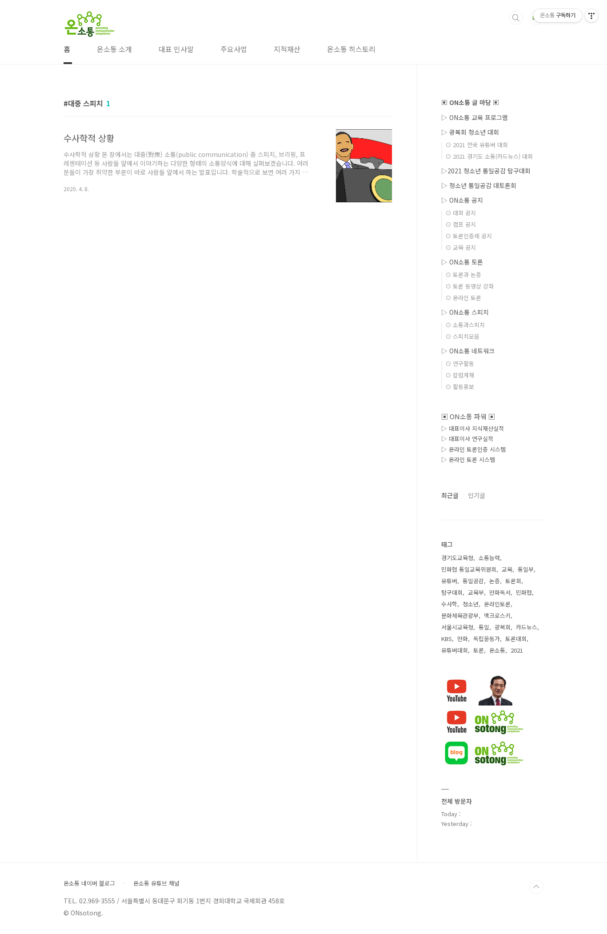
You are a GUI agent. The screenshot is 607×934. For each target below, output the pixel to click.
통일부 (526, 569)
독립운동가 (486, 638)
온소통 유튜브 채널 (156, 883)
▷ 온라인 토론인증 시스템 (473, 449)
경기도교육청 (457, 557)
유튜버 (449, 581)
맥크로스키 (497, 615)
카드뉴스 (526, 627)
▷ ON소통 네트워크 (468, 350)
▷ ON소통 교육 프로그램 (474, 117)
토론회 (513, 581)
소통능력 (489, 557)
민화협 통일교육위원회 (468, 569)
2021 (517, 650)
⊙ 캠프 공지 (460, 224)
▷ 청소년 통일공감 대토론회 (478, 185)
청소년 (471, 604)
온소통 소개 (114, 49)
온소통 (497, 650)
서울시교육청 (457, 627)
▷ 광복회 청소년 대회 (470, 132)
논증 (494, 581)
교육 (507, 569)
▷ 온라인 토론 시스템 (468, 459)
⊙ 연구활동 (459, 363)
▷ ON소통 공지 (462, 200)
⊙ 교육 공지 (460, 247)
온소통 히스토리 (351, 49)
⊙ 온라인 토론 (463, 297)
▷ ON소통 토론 (462, 261)
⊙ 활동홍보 (459, 386)
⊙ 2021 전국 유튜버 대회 (476, 144)
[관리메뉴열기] (591, 15)
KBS (446, 638)
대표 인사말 (176, 49)
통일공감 (473, 581)
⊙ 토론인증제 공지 (468, 236)
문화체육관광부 (460, 615)
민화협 (524, 592)
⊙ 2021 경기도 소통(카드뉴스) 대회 (489, 156)
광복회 (503, 627)
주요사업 (233, 49)
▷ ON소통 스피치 (465, 312)
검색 (516, 17)
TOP (536, 887)
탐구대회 (452, 592)
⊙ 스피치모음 (462, 336)
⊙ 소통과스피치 (465, 325)
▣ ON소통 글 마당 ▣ (470, 102)
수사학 (449, 604)
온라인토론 (497, 604)
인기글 (476, 495)
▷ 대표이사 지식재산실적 (472, 428)
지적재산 (287, 49)
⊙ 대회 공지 (460, 212)
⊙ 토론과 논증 (463, 274)
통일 (484, 627)
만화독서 (500, 592)
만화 (462, 638)
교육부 (476, 592)
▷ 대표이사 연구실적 (467, 438)
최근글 (450, 495)
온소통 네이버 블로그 (89, 883)
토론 (478, 650)
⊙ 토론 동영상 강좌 (469, 286)
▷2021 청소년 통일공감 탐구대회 (486, 170)
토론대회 (516, 638)
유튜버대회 (454, 650)
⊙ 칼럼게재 (459, 375)
